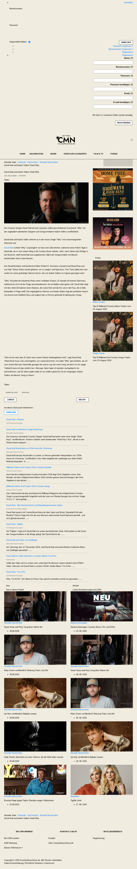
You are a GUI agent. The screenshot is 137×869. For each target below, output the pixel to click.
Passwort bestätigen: (120, 84)
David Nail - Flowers (15, 419)
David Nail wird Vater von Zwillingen (21, 540)
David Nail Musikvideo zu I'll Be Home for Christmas (29, 448)
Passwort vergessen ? (123, 46)
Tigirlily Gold (76, 800)
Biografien (75, 796)
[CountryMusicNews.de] (66, 140)
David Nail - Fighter (14, 524)
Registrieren (127, 52)
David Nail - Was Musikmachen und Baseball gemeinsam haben (34, 505)
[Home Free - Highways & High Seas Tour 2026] (113, 190)
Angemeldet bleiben (18, 42)
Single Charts (99, 353)
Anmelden (11, 412)
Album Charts (99, 302)
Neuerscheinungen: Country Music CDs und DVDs (93, 627)
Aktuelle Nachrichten (13, 623)
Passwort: (125, 76)
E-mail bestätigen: (121, 102)
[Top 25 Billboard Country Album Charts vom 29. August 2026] (113, 280)
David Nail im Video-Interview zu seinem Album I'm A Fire (31, 556)
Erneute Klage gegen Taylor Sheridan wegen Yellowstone (29, 800)
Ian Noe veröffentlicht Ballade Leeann (20, 714)
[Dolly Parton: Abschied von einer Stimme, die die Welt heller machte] (35, 736)
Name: (127, 58)
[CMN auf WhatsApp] (118, 163)
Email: (127, 93)
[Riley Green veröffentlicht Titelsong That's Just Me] (35, 649)
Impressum (49, 863)
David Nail (8, 248)
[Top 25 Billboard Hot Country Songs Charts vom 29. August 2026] (113, 331)
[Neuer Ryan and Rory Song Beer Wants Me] (35, 606)
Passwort (13, 25)
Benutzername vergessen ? (121, 49)
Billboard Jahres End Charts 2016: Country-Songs (28, 486)
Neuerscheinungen (79, 623)
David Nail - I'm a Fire (15, 572)
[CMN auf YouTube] (123, 163)
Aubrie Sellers (12, 392)
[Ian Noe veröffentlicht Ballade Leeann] (35, 693)
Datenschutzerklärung (13, 863)
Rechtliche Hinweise (34, 863)
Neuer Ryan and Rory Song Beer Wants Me (23, 627)
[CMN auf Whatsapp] (119, 816)
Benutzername (15, 8)
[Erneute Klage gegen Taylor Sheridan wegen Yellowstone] (35, 779)
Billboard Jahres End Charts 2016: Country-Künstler (29, 467)
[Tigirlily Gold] (102, 779)
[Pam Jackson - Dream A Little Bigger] (113, 233)
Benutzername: (123, 67)
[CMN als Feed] (129, 163)
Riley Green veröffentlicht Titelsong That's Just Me (26, 670)
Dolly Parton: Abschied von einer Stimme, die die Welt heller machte (33, 757)
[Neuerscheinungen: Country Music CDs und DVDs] (102, 606)
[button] (38, 153)
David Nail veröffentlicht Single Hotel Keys (24, 429)
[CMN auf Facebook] (107, 163)
